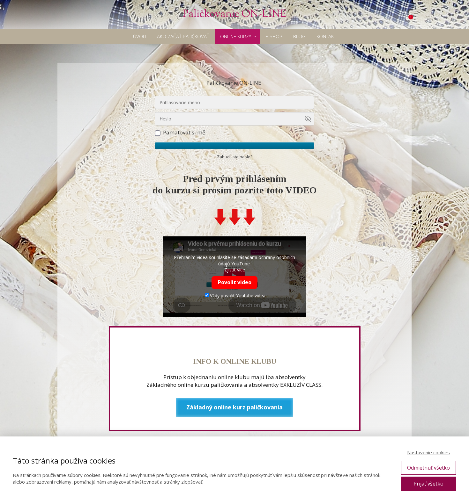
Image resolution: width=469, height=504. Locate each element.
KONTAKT (326, 36)
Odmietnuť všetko (428, 467)
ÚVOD (139, 36)
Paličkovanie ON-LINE (234, 14)
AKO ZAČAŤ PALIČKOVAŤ (183, 36)
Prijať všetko (428, 483)
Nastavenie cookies (428, 452)
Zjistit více (234, 270)
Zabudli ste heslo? (234, 157)
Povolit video (234, 282)
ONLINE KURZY (235, 36)
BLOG (299, 36)
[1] (234, 145)
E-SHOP (273, 36)
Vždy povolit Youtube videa (237, 295)
